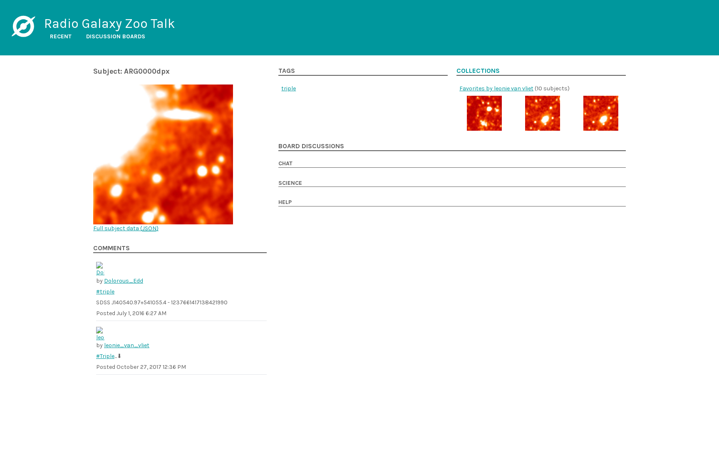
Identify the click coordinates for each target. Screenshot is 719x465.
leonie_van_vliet (126, 345)
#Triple (105, 356)
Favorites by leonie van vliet (496, 88)
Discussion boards (115, 36)
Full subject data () (126, 228)
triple (288, 88)
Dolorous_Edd (123, 280)
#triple (105, 291)
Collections (478, 71)
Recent (61, 36)
